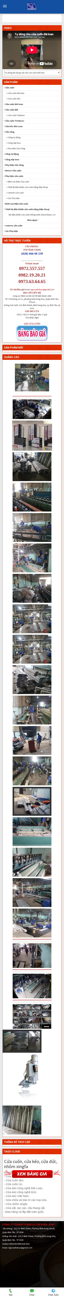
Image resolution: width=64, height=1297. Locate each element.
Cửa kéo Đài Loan (14, 126)
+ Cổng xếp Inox (13, 143)
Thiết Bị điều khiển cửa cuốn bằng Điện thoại (27, 209)
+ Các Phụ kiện (13, 198)
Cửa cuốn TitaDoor (14, 120)
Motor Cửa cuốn (13, 170)
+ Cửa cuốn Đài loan (15, 93)
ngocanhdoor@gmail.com (42, 289)
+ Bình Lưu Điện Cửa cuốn (17, 181)
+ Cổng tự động (13, 137)
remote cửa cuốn (13, 225)
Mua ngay (32, 220)
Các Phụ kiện (11, 231)
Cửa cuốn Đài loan (14, 104)
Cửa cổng (9, 131)
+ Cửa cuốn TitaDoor (15, 115)
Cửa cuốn (9, 87)
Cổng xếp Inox (12, 159)
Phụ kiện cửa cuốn (14, 176)
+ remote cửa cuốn (15, 192)
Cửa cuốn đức (11, 109)
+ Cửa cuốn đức (13, 98)
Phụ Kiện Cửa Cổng (14, 165)
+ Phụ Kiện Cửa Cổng (15, 148)
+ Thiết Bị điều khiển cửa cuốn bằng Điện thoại (27, 187)
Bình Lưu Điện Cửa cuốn (16, 203)
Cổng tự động (12, 154)
